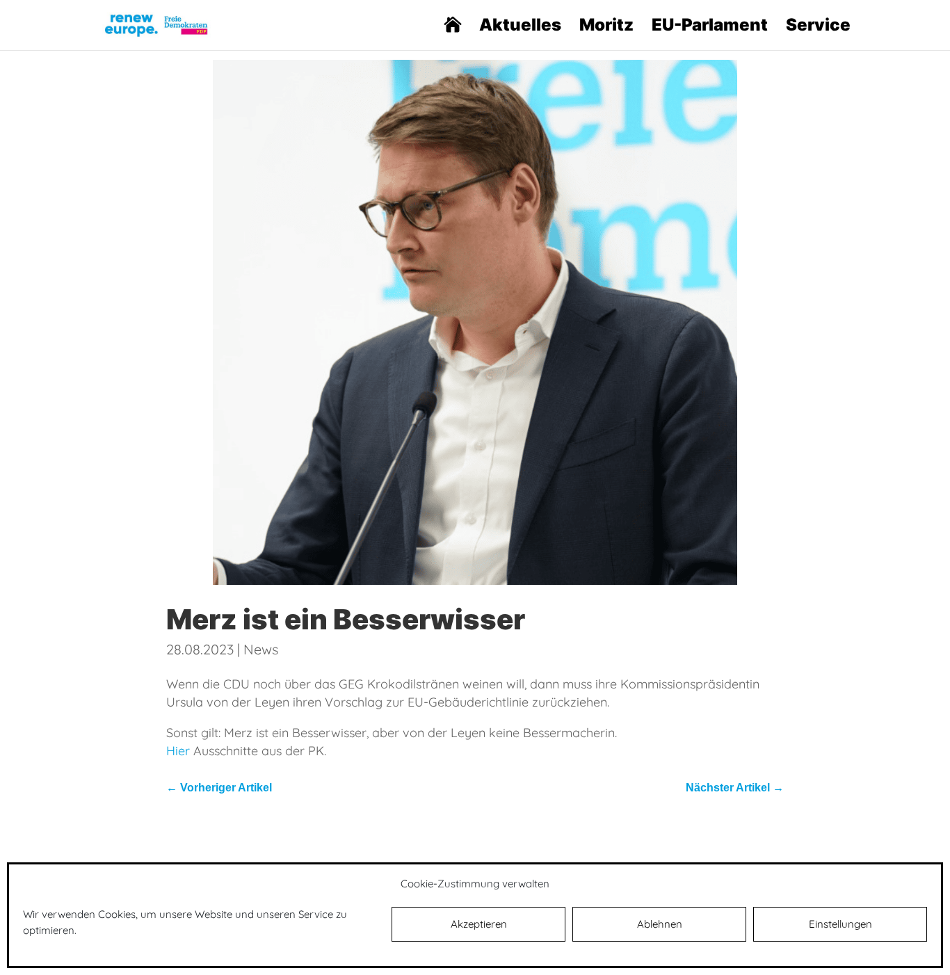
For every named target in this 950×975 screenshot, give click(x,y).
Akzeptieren (479, 923)
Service (818, 27)
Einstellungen (840, 923)
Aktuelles (520, 27)
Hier (178, 751)
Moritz (606, 27)
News (260, 649)
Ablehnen (659, 923)
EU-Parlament (710, 27)
